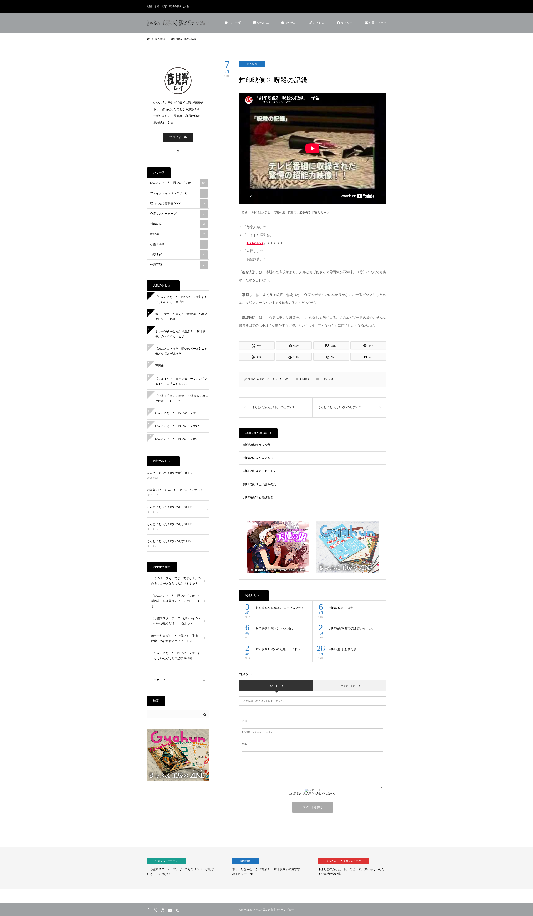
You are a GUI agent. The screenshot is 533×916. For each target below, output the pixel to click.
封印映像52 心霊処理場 (258, 497)
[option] (185, 868)
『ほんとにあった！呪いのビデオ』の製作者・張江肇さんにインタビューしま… (176, 601)
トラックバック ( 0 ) (349, 685)
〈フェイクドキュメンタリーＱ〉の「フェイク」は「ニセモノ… (181, 381)
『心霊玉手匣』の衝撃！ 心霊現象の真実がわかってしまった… (181, 398)
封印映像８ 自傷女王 (342, 607)
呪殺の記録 (255, 243)
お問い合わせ (377, 22)
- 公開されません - (257, 732)
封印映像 (252, 63)
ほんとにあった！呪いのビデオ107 (169, 524)
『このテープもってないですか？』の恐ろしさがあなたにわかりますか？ (176, 581)
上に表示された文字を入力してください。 (312, 793)
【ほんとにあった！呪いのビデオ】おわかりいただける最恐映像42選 (176, 656)
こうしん (318, 22)
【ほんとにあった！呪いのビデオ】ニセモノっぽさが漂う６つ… (181, 351)
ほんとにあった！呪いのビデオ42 (177, 426)
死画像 (159, 365)
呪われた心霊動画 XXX (177, 203)
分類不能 (177, 264)
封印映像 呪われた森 (342, 649)
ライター (346, 22)
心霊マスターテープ (177, 213)
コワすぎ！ (177, 254)
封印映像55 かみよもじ (258, 457)
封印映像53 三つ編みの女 (259, 484)
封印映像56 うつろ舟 (256, 444)
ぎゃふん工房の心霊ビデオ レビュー (273, 909)
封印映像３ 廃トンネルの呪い (275, 628)
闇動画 (177, 234)
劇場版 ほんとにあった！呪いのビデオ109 (174, 490)
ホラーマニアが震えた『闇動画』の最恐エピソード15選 (181, 317)
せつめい (290, 22)
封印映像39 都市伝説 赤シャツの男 (352, 628)
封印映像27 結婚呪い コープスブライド (281, 607)
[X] (178, 149)
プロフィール (178, 137)
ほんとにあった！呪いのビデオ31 (177, 413)
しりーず (234, 22)
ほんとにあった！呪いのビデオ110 (169, 472)
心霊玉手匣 (177, 244)
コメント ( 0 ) (276, 685)
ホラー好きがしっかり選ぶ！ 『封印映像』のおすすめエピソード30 (175, 638)
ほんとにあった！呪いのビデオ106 (169, 541)
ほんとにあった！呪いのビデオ (178, 182)
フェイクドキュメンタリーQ (177, 193)
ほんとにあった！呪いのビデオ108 (169, 507)
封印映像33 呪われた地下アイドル (278, 649)
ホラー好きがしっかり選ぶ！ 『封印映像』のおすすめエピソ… (180, 334)
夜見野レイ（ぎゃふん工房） (273, 379)
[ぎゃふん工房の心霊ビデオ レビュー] (178, 23)
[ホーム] (148, 38)
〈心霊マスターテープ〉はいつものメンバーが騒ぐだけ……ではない (176, 621)
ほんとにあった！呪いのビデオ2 (176, 438)
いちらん (262, 22)
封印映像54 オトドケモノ (259, 471)
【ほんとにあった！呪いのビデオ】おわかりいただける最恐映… (181, 299)
